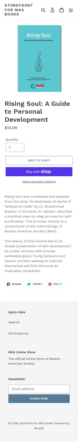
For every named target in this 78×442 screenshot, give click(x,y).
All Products (18, 333)
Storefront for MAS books (19, 9)
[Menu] (70, 9)
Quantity (12, 139)
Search (14, 322)
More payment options (39, 181)
